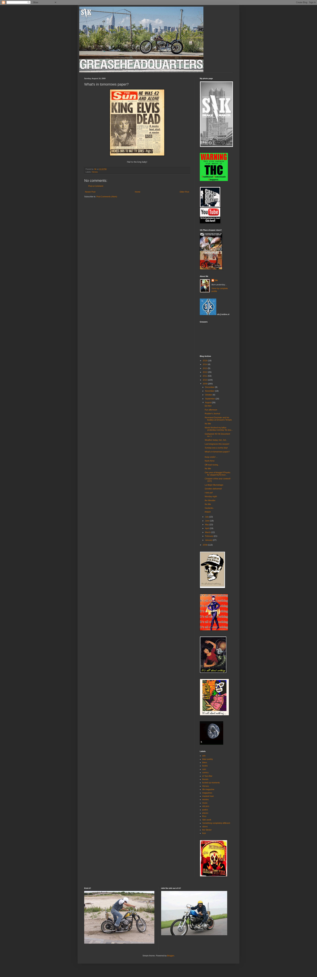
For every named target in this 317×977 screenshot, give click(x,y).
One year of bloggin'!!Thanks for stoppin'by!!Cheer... (217, 473)
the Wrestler (210, 500)
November (210, 391)
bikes (204, 762)
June (207, 521)
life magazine (208, 789)
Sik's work (206, 820)
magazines (207, 793)
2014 (205, 364)
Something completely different (216, 823)
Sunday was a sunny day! (216, 448)
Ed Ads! (208, 406)
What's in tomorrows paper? (217, 452)
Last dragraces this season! (217, 444)
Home (137, 192)
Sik (216, 280)
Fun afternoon (211, 410)
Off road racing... (212, 465)
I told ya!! (209, 493)
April (207, 528)
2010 (205, 380)
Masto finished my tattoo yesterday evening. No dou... (219, 428)
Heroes (95, 172)
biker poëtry (207, 759)
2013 (205, 368)
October (209, 395)
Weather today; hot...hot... (216, 440)
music (205, 803)
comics (205, 772)
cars (204, 769)
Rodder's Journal (212, 413)
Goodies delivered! (213, 489)
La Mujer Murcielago (214, 485)
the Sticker (207, 830)
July (207, 517)
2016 (205, 360)
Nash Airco (209, 461)
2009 (205, 384)
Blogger (170, 956)
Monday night (211, 496)
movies (205, 799)
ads (204, 756)
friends (205, 779)
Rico (204, 816)
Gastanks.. (209, 508)
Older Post (184, 192)
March (208, 532)
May (207, 524)
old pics (205, 806)
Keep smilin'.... (211, 457)
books (205, 766)
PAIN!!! (208, 512)
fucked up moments (211, 783)
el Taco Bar (207, 776)
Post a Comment (95, 186)
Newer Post (90, 192)
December (210, 387)
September (210, 399)
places (205, 813)
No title (208, 424)
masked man (208, 796)
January (209, 540)
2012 (205, 372)
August (208, 402)
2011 (205, 376)
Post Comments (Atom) (106, 196)
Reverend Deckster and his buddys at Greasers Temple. (218, 418)
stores (205, 826)
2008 (205, 545)
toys (204, 833)
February (209, 536)
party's (205, 810)
